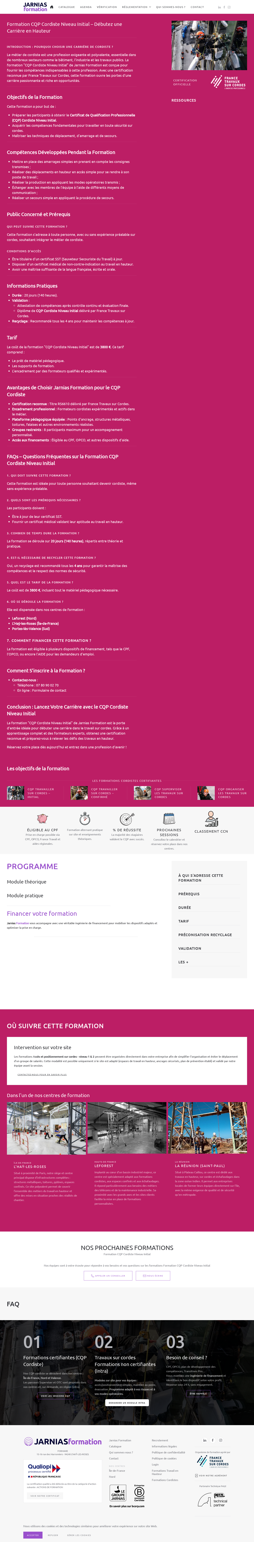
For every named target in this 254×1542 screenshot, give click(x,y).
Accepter (33, 1535)
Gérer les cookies (79, 1535)
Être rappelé (198, 1393)
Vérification (107, 6)
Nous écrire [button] (155, 1275)
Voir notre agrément (213, 1475)
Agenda (86, 6)
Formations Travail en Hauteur (165, 1472)
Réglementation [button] (135, 6)
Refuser (53, 1535)
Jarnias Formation (120, 1440)
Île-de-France (117, 1470)
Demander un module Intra (127, 1402)
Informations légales (164, 1446)
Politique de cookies (164, 1458)
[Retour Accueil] (35, 7)
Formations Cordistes (165, 1479)
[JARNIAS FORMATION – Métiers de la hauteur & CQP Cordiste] (51, 7)
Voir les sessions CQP (55, 1395)
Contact (197, 6)
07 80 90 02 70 (47, 685)
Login (155, 1464)
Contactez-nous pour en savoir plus (42, 1074)
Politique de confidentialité (168, 1452)
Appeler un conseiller (110, 1275)
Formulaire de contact (49, 690)
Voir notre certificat (45, 1495)
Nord (112, 1476)
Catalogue (67, 6)
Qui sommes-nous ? (171, 6)
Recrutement (160, 1440)
